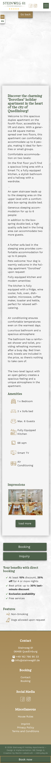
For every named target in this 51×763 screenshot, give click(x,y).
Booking (24, 547)
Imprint (25, 723)
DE (2, 17)
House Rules (25, 716)
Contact (25, 677)
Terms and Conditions (25, 731)
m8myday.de (42, 753)
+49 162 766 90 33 (27, 656)
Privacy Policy (25, 727)
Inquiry (24, 556)
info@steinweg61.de (27, 660)
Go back (26, 14)
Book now (25, 759)
